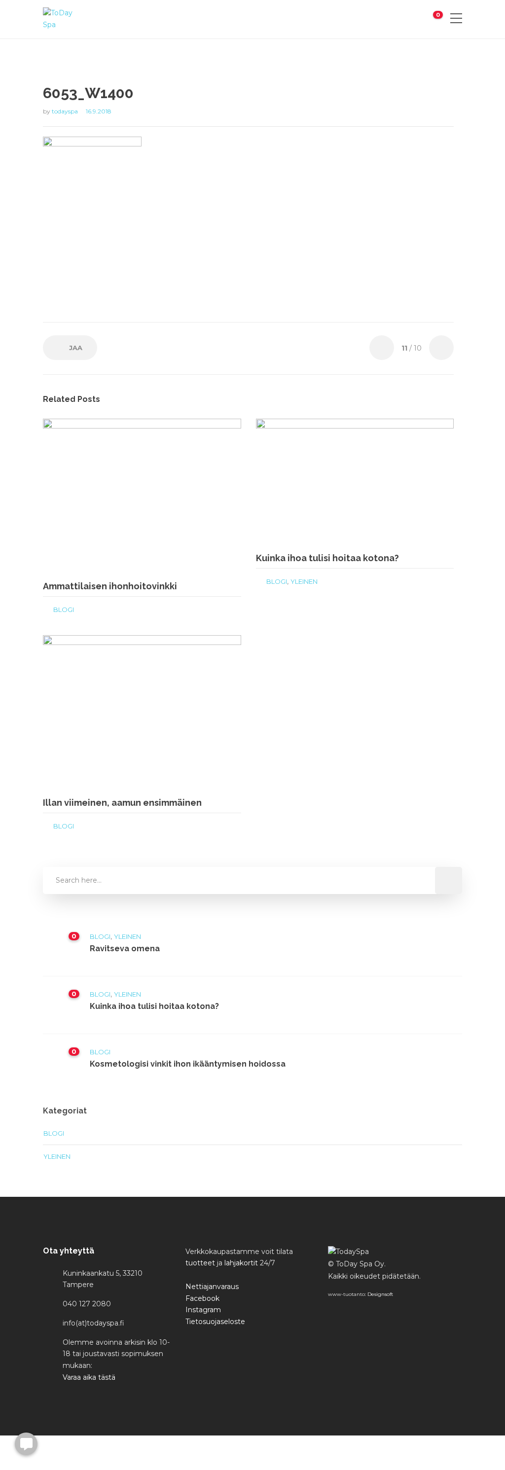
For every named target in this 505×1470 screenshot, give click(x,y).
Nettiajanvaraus (212, 1286)
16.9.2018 (98, 111)
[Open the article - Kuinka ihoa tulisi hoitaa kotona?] (305, 482)
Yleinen (304, 581)
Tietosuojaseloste (215, 1321)
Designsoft (380, 1294)
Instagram (203, 1309)
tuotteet (200, 1262)
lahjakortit (241, 1262)
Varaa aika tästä (89, 1377)
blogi (63, 609)
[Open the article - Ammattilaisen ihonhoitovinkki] (92, 496)
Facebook (202, 1298)
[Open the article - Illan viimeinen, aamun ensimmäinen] (92, 712)
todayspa (65, 111)
